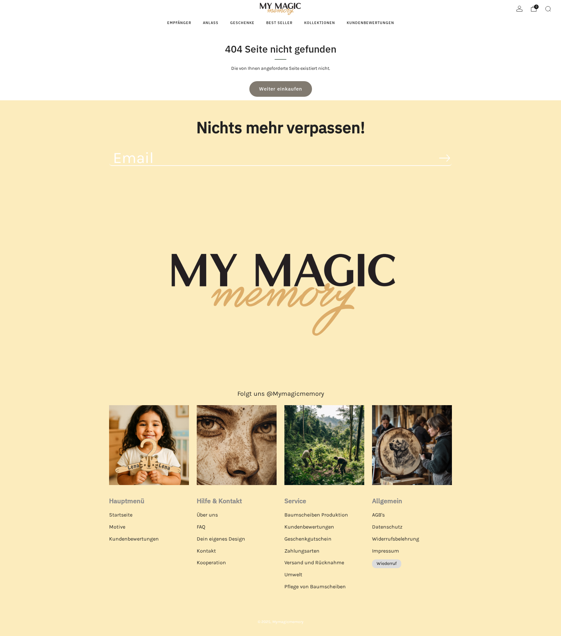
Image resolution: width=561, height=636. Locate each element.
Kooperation (211, 562)
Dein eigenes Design (221, 539)
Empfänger (179, 22)
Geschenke (242, 22)
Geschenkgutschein (307, 539)
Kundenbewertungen (370, 22)
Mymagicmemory (288, 621)
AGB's (378, 515)
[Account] (519, 9)
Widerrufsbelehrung (395, 539)
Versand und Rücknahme (314, 562)
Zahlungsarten (301, 551)
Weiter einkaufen (280, 89)
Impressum (385, 551)
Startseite (120, 515)
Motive (117, 527)
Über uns (207, 515)
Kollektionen (319, 22)
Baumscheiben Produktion (316, 515)
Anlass (210, 22)
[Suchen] (548, 9)
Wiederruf (387, 563)
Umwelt (293, 574)
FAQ (201, 527)
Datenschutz (387, 527)
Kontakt (206, 551)
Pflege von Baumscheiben (315, 586)
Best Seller (279, 22)
